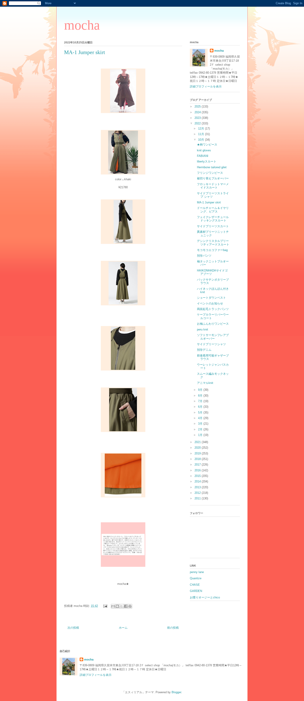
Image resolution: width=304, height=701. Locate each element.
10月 (201, 139)
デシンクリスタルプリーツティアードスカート (213, 242)
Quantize (195, 578)
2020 (198, 447)
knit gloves (204, 150)
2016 (198, 470)
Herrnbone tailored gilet (212, 167)
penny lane (197, 572)
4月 (200, 418)
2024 (198, 112)
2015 (198, 476)
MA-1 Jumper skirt (209, 202)
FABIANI (202, 156)
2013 (198, 487)
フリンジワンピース (210, 172)
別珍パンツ (204, 255)
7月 (200, 401)
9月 (200, 389)
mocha (82, 25)
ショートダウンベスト (211, 297)
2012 (198, 492)
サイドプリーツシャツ (211, 344)
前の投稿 (173, 627)
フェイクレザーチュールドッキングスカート (213, 218)
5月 (200, 412)
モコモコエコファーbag (212, 250)
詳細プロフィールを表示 (206, 86)
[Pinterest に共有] (130, 606)
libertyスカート (206, 161)
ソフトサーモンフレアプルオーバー (213, 336)
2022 (198, 123)
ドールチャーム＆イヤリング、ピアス (213, 209)
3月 (200, 423)
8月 (200, 395)
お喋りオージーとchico (205, 597)
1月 (200, 435)
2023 (198, 118)
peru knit (202, 329)
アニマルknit (205, 383)
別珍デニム (204, 349)
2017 (198, 464)
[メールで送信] (113, 606)
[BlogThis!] (117, 606)
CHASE (195, 584)
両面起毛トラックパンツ (213, 309)
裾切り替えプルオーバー (213, 178)
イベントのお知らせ (210, 303)
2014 (198, 481)
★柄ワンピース (207, 144)
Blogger (176, 692)
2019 (198, 453)
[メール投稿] (105, 606)
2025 (198, 106)
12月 (201, 128)
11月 (201, 134)
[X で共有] (121, 606)
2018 (198, 459)
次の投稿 (73, 627)
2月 (200, 429)
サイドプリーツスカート (213, 226)
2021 (198, 442)
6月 (200, 406)
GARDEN (196, 591)
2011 (198, 498)
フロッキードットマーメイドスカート (213, 185)
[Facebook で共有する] (126, 606)
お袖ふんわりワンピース (213, 323)
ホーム (123, 627)
